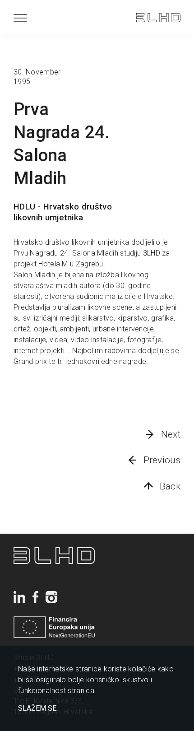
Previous (161, 460)
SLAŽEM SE (37, 708)
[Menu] (20, 18)
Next (170, 434)
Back (170, 486)
